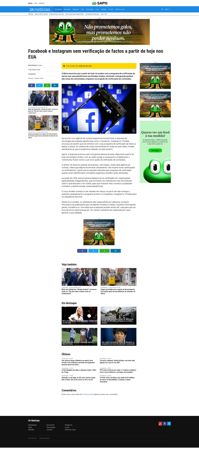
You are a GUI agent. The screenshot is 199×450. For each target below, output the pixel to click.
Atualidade (32, 74)
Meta (42, 78)
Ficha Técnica (32, 438)
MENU (30, 3)
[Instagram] (160, 423)
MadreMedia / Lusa (35, 65)
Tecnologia (31, 107)
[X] (169, 423)
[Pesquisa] (162, 9)
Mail (36, 3)
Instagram (36, 78)
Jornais (41, 3)
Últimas (66, 354)
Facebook (30, 78)
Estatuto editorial (44, 438)
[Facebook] (165, 423)
